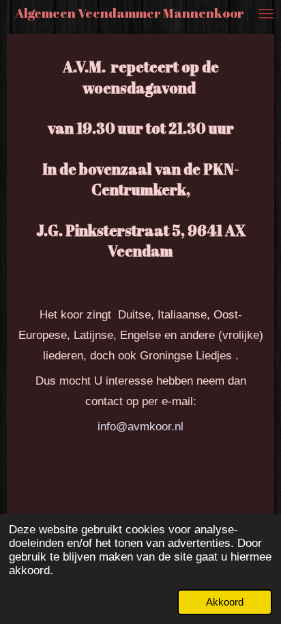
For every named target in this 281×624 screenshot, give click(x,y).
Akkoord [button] (224, 602)
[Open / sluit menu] (266, 13)
